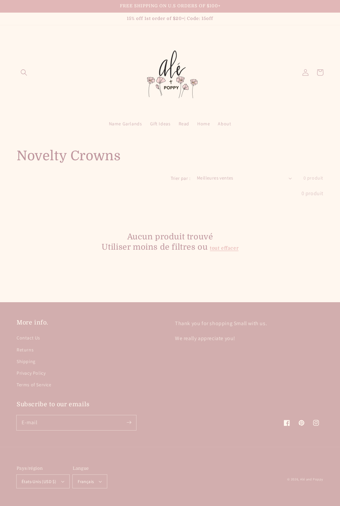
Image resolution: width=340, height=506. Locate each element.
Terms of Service (34, 385)
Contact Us (28, 338)
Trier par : (180, 178)
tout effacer (224, 248)
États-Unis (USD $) (39, 481)
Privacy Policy (31, 373)
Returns (25, 350)
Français (86, 481)
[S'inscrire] (129, 422)
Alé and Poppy (311, 479)
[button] (24, 72)
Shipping (26, 361)
